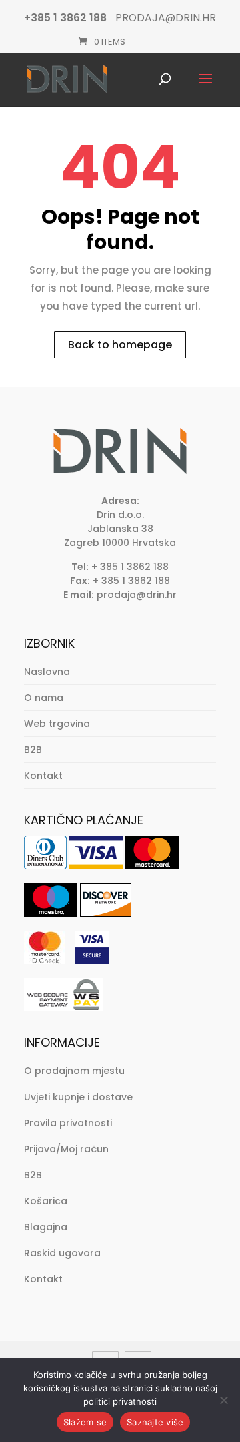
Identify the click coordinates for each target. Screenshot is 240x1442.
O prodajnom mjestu (74, 1070)
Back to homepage (120, 344)
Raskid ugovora (62, 1253)
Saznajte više (155, 1422)
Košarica (45, 1201)
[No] (223, 1400)
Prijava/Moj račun (66, 1149)
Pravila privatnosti (68, 1123)
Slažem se (85, 1422)
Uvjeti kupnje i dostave (78, 1097)
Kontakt (43, 775)
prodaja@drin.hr (137, 595)
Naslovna (47, 671)
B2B (33, 749)
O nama (43, 697)
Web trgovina (57, 723)
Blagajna (45, 1227)
